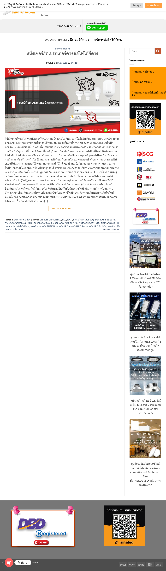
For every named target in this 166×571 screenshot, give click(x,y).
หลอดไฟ (66, 49)
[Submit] (158, 51)
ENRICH (44, 219)
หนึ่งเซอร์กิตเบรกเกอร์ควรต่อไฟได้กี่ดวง (62, 53)
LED (64, 219)
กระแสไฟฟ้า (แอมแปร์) (83, 219)
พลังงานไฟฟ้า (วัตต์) (24, 223)
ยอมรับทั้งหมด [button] (153, 5)
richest (74, 63)
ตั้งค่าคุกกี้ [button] (136, 5)
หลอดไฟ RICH (16, 229)
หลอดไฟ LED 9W (77, 226)
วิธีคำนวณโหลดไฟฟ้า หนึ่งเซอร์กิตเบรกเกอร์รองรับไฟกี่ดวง (81, 223)
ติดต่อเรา (45, 15)
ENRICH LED (55, 219)
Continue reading (62, 208)
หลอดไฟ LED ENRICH (96, 226)
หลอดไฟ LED (62, 226)
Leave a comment (111, 229)
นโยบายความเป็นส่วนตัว (30, 7)
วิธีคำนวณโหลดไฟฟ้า (44, 223)
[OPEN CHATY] (9, 562)
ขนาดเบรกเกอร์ (102, 219)
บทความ (58, 49)
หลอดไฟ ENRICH (47, 226)
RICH (69, 219)
